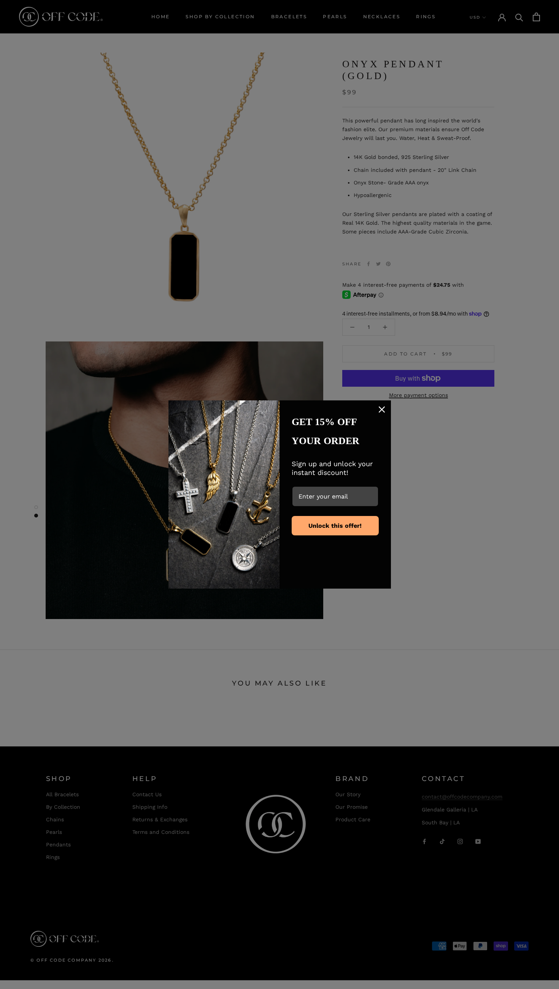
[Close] (382, 409)
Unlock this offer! (335, 525)
